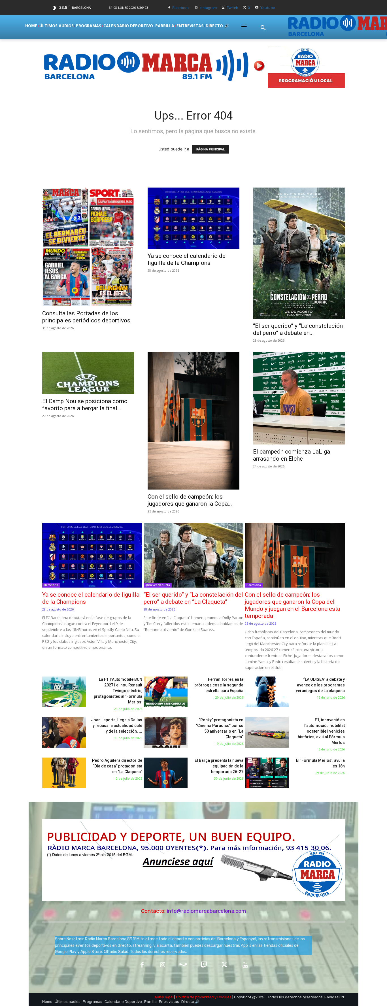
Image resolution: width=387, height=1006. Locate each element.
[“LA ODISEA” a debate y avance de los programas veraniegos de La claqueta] (267, 692)
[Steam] (183, 965)
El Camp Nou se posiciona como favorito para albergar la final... (84, 405)
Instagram (208, 7)
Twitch (232, 7)
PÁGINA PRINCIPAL (210, 149)
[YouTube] (245, 965)
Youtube (267, 7)
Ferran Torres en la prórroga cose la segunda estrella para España (218, 685)
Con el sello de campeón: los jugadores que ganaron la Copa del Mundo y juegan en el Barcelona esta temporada (292, 605)
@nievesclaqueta (157, 585)
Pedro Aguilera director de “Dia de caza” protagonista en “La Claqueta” (117, 766)
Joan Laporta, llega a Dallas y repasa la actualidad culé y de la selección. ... (116, 725)
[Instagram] (196, 7)
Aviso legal (163, 997)
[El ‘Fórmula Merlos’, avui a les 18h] (267, 773)
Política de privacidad (195, 997)
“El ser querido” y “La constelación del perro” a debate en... (298, 329)
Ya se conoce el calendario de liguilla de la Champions (187, 259)
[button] (263, 28)
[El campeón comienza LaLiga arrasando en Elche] (299, 398)
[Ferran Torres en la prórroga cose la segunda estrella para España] (166, 692)
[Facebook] (169, 7)
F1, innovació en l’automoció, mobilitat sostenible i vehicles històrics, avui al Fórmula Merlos (321, 731)
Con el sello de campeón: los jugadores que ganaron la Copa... (190, 500)
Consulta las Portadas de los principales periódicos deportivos (86, 317)
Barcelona (51, 585)
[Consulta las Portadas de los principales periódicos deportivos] (88, 247)
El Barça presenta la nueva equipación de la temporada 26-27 (219, 766)
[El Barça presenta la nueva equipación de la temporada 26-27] (166, 773)
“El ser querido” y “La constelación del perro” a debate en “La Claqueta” (193, 598)
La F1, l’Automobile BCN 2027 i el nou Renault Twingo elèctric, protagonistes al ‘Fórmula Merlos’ (118, 690)
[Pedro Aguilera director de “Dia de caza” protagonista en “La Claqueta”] (64, 773)
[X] (245, 7)
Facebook (181, 7)
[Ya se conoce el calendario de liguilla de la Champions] (193, 218)
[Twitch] (223, 7)
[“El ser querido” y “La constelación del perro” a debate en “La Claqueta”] (299, 253)
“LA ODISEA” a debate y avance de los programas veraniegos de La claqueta (320, 685)
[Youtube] (257, 7)
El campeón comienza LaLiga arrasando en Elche (291, 455)
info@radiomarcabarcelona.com (206, 911)
